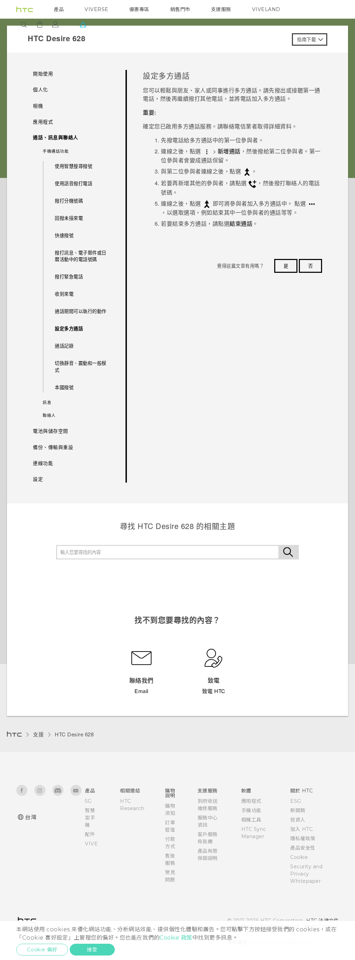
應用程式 (251, 801)
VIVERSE (97, 9)
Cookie (299, 857)
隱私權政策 (302, 838)
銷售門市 (180, 9)
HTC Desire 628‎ (74, 734)
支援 (38, 734)
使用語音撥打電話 (73, 183)
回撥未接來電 (69, 218)
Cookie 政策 (175, 937)
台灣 (30, 817)
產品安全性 (302, 848)
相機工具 (251, 820)
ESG (295, 801)
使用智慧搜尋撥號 (73, 166)
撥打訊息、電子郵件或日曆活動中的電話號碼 (80, 256)
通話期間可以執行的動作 (80, 311)
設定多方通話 (69, 328)
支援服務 (221, 9)
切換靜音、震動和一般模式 (80, 366)
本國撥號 (64, 387)
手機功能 (251, 810)
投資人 (297, 820)
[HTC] (24, 9)
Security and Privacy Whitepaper (306, 873)
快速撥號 (64, 235)
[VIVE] (83, 24)
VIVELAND (266, 9)
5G (88, 801)
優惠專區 (139, 9)
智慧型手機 (90, 817)
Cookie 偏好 (42, 949)
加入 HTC (301, 829)
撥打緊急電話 (69, 276)
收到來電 (64, 293)
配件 (90, 834)
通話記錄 (64, 345)
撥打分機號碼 (69, 200)
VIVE (91, 844)
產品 (59, 9)
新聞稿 (297, 810)
